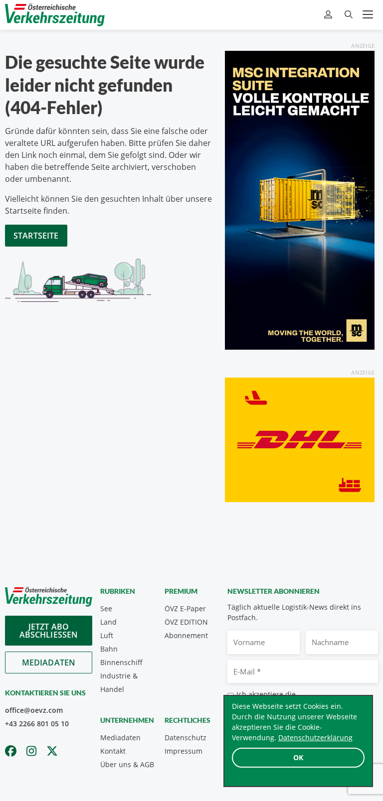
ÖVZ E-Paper (185, 608)
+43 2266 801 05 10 (37, 723)
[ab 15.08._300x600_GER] (300, 199)
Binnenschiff (121, 662)
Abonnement (186, 635)
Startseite (36, 235)
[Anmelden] (329, 14)
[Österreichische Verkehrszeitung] (55, 14)
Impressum (183, 751)
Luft (106, 635)
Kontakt (113, 751)
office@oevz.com (34, 710)
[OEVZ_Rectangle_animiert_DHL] (300, 438)
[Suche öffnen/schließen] (349, 14)
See (106, 608)
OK (298, 757)
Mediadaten (49, 662)
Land (108, 622)
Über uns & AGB (127, 764)
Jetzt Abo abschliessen (48, 630)
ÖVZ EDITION (186, 622)
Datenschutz (185, 737)
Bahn (109, 649)
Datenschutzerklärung (315, 737)
